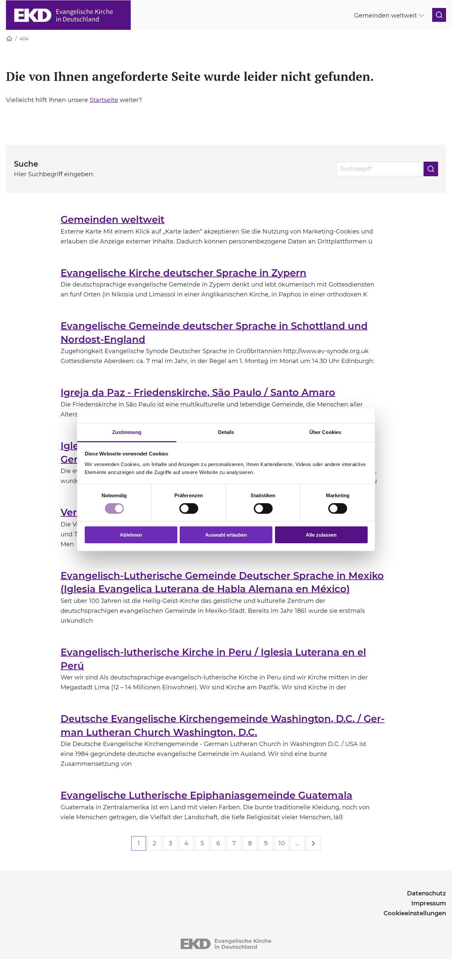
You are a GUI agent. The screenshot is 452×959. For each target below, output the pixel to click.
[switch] (188, 508)
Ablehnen (131, 535)
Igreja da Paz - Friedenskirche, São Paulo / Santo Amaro (198, 392)
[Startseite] (9, 39)
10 (282, 843)
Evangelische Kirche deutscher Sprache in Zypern (183, 273)
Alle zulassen (321, 535)
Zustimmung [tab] (127, 432)
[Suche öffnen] (439, 15)
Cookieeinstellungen (415, 913)
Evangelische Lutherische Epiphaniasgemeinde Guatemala (206, 795)
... (297, 843)
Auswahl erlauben (226, 535)
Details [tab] (226, 432)
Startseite (104, 100)
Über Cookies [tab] (325, 432)
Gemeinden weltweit (112, 219)
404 (24, 39)
